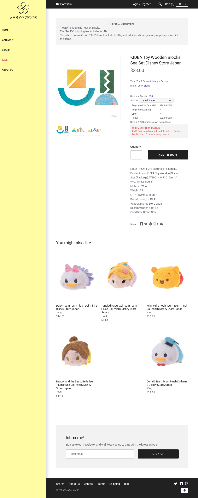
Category (8, 40)
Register (146, 4)
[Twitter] (175, 484)
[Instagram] (186, 484)
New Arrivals (64, 4)
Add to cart (168, 154)
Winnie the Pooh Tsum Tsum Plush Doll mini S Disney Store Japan (167, 307)
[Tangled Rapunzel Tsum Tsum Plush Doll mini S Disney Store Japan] (122, 276)
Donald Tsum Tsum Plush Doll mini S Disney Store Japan (167, 383)
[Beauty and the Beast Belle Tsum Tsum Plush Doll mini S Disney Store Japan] (76, 352)
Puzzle (164, 81)
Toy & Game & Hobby (147, 81)
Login (135, 4)
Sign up (158, 453)
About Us (7, 70)
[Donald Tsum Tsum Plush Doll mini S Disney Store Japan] (167, 352)
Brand (6, 50)
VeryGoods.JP (71, 490)
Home (5, 30)
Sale (5, 59)
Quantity (135, 146)
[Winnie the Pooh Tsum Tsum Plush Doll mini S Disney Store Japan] (167, 276)
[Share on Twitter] (145, 223)
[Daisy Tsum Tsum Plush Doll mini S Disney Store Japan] (76, 276)
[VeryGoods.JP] (23, 10)
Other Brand (144, 85)
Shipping (114, 483)
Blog (127, 483)
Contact (89, 483)
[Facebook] (181, 484)
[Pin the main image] (150, 223)
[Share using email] (162, 223)
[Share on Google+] (156, 223)
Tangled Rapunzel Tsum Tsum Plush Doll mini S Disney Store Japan (119, 309)
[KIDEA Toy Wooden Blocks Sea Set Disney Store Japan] (88, 87)
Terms (101, 483)
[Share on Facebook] (141, 223)
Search (60, 483)
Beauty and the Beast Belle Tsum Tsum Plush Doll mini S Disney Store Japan (75, 385)
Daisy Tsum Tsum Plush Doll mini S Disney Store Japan (76, 307)
